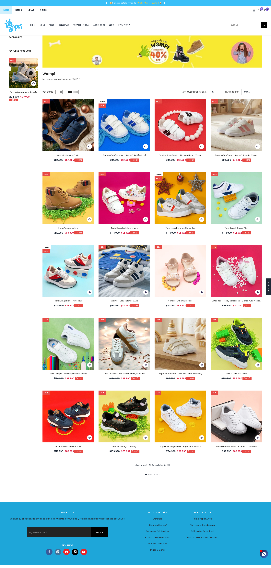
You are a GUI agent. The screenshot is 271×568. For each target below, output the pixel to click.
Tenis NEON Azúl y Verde (236, 373)
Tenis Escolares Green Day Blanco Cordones (236, 446)
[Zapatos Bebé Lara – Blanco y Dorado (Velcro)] (180, 344)
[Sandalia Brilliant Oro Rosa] (180, 271)
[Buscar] (248, 25)
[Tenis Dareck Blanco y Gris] (236, 198)
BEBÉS (18, 10)
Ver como (47, 91)
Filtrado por (232, 91)
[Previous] (106, 3)
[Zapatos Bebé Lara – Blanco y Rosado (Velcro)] (236, 125)
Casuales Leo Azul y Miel (68, 155)
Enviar (99, 532)
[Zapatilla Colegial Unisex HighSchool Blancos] (180, 416)
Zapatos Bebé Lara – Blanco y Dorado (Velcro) (180, 373)
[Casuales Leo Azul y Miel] (68, 125)
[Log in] (254, 10)
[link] (152, 51)
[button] (8, 68)
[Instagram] (58, 552)
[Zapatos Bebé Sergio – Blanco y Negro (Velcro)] (180, 125)
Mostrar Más (152, 474)
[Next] (164, 3)
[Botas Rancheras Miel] (23, 73)
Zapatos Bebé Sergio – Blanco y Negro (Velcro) (180, 155)
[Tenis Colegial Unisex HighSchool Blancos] (68, 344)
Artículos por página (194, 91)
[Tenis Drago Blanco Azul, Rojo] (68, 271)
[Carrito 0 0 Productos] (265, 10)
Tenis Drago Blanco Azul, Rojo (68, 300)
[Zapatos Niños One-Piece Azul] (68, 416)
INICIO (6, 10)
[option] (23, 81)
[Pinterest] (66, 552)
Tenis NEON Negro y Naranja (124, 446)
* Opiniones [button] (268, 286)
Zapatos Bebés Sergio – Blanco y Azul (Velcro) (124, 155)
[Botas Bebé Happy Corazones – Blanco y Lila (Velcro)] (236, 271)
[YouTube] (83, 552)
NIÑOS (43, 10)
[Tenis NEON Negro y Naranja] (124, 416)
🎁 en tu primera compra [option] (135, 3)
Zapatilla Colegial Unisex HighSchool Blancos (180, 446)
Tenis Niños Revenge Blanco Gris (180, 228)
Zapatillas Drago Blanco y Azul (124, 300)
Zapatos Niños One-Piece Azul (68, 446)
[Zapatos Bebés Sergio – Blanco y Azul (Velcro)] (124, 125)
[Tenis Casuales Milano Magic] (124, 198)
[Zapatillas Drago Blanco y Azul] (124, 271)
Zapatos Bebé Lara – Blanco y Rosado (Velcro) (236, 155)
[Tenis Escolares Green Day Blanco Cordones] (236, 416)
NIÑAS (31, 10)
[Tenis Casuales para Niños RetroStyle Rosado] (124, 344)
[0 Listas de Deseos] (259, 10)
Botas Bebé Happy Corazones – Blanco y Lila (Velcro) (236, 300)
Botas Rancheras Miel (23, 92)
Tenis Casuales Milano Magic (124, 228)
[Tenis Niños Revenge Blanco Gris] (180, 198)
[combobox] (245, 25)
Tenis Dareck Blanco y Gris (237, 228)
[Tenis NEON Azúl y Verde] (236, 344)
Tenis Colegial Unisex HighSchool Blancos (68, 373)
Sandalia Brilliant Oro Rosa (180, 300)
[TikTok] (75, 552)
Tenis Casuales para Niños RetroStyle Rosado (124, 373)
